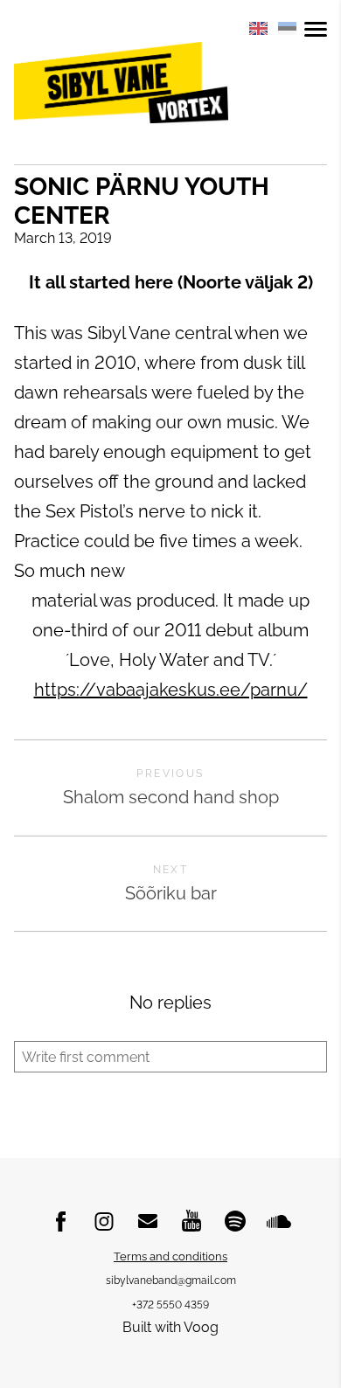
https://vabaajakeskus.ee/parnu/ (171, 689)
